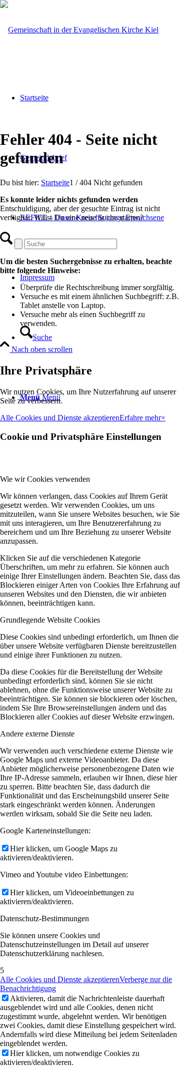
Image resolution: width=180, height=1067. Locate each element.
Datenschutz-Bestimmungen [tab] (44, 918)
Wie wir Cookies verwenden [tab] (45, 479)
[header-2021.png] (79, 29)
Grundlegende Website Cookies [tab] (50, 620)
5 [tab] (2, 970)
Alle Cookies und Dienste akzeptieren (60, 417)
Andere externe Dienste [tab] (37, 733)
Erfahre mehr (140, 417)
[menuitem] (100, 337)
